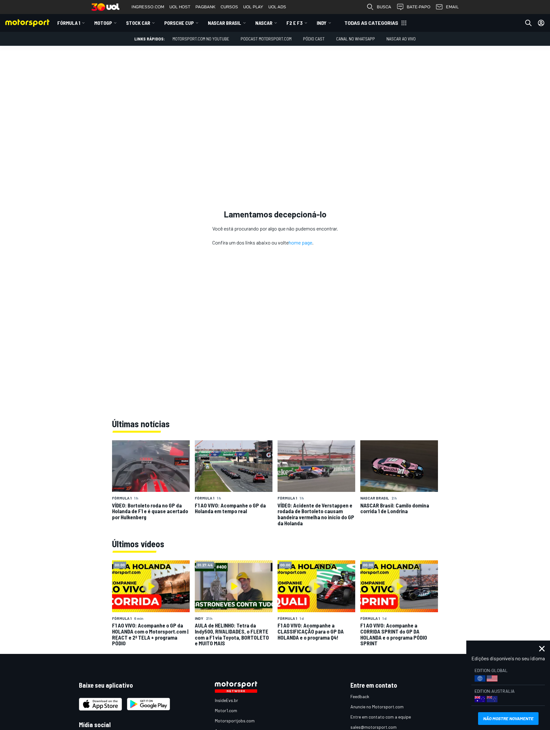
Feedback (359, 696)
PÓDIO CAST (314, 38)
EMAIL (452, 6)
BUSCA (384, 6)
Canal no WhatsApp (355, 38)
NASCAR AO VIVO (401, 38)
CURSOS (229, 6)
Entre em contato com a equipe (380, 716)
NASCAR (263, 23)
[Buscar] (528, 23)
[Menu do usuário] (541, 23)
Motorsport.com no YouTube (201, 38)
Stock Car (138, 23)
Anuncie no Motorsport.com (377, 706)
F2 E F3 (294, 23)
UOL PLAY (253, 6)
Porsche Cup (179, 23)
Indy (322, 23)
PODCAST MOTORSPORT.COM (266, 38)
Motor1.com (226, 710)
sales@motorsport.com (373, 727)
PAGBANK (205, 6)
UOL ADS (277, 6)
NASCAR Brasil (224, 23)
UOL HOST (179, 6)
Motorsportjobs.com (235, 720)
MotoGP (103, 23)
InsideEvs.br (226, 700)
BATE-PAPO (418, 6)
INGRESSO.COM (147, 6)
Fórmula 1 (68, 23)
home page (300, 242)
